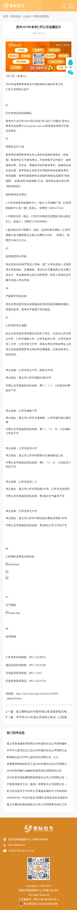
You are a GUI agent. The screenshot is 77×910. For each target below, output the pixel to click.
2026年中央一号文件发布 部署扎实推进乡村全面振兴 (37, 797)
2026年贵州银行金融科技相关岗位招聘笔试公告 (34, 770)
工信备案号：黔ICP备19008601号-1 (38, 899)
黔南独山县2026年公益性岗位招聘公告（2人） (33, 757)
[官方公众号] (70, 72)
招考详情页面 (41, 16)
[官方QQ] (70, 62)
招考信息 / (16, 16)
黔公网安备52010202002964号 (41, 903)
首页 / (6, 16)
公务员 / (28, 16)
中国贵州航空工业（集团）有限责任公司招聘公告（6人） (40, 784)
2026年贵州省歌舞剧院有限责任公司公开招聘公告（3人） (40, 777)
